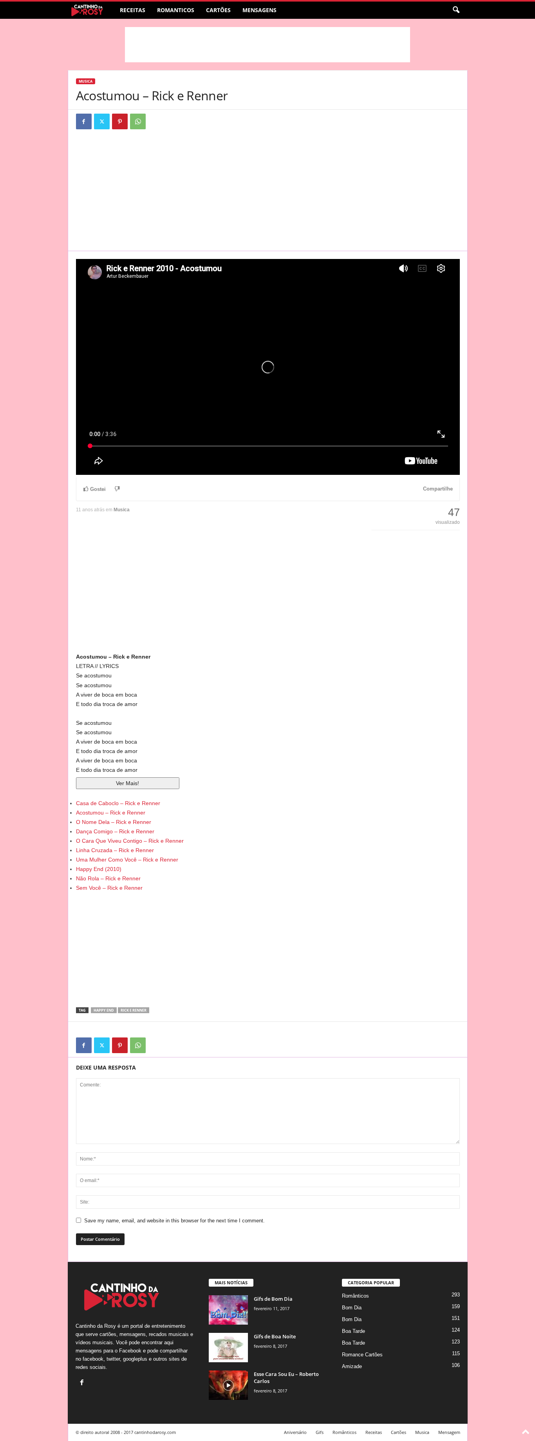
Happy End (104, 1010)
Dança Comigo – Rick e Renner (115, 831)
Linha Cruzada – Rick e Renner (115, 850)
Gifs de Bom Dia (273, 1298)
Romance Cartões (362, 1355)
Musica (85, 81)
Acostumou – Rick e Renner (110, 812)
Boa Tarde (353, 1331)
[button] (456, 10)
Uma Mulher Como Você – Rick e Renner (127, 859)
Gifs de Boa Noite (275, 1336)
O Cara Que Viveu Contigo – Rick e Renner (130, 841)
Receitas (132, 10)
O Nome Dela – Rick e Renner (113, 822)
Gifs (320, 1432)
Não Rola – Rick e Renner (108, 878)
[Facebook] (84, 121)
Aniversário (295, 1432)
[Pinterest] (120, 121)
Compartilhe (438, 489)
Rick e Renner (133, 1010)
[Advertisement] (267, 44)
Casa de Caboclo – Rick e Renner (118, 803)
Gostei (98, 489)
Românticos (355, 1296)
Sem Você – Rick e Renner (109, 888)
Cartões (218, 10)
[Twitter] (102, 121)
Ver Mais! (127, 783)
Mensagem (449, 1432)
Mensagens (259, 10)
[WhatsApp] (138, 121)
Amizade (352, 1366)
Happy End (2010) (98, 869)
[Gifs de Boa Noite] (228, 1347)
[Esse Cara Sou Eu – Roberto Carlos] (228, 1385)
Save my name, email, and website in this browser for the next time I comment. (174, 1221)
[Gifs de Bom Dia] (228, 1310)
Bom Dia (351, 1308)
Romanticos (175, 10)
